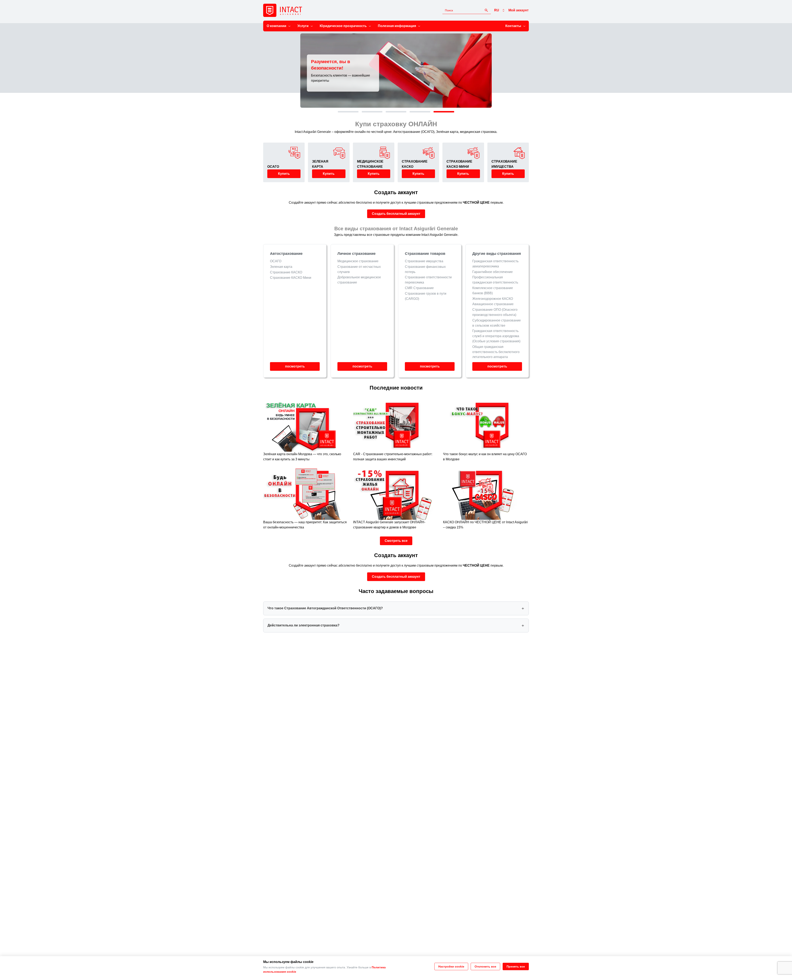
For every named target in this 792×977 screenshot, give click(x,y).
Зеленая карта (281, 266)
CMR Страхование (419, 288)
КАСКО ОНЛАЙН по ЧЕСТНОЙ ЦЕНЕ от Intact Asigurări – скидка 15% (485, 524)
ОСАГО (275, 261)
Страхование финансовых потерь (425, 269)
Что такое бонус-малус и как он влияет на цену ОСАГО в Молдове (485, 456)
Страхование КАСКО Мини (290, 277)
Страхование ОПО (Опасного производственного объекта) (494, 312)
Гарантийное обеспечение (492, 272)
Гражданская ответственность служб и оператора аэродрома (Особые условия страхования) (496, 336)
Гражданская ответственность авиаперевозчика (495, 263)
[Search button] (486, 10)
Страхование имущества (424, 261)
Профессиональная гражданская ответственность (495, 279)
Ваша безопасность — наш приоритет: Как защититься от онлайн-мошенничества (305, 524)
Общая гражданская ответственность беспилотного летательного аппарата (496, 352)
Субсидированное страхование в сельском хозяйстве (496, 323)
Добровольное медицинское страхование (359, 279)
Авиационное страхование (493, 304)
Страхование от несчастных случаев (359, 269)
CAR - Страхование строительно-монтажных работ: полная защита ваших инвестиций (392, 456)
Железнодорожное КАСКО (492, 298)
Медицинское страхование (357, 261)
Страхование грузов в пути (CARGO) (425, 296)
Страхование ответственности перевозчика (428, 279)
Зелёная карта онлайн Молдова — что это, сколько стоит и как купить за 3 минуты (302, 456)
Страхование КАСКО (286, 272)
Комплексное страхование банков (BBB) (492, 290)
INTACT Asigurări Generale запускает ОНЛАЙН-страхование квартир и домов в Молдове (389, 524)
